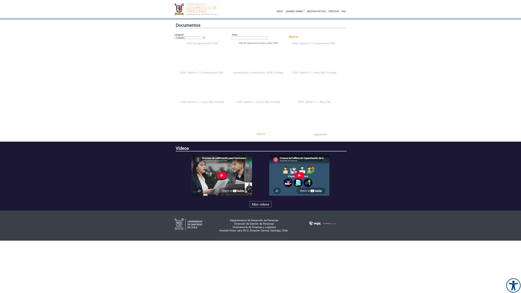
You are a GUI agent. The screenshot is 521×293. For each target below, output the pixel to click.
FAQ (344, 11)
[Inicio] (201, 9)
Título (234, 34)
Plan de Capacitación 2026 (202, 43)
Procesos (333, 11)
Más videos (260, 204)
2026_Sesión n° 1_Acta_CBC (314, 101)
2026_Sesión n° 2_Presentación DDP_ (202, 72)
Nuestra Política (316, 11)
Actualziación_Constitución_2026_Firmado (258, 72)
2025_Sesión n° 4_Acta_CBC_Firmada (258, 101)
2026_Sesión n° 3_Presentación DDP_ (314, 43)
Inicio (280, 11)
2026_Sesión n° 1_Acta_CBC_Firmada (314, 72)
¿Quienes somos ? (295, 11)
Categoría (179, 34)
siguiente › (321, 134)
